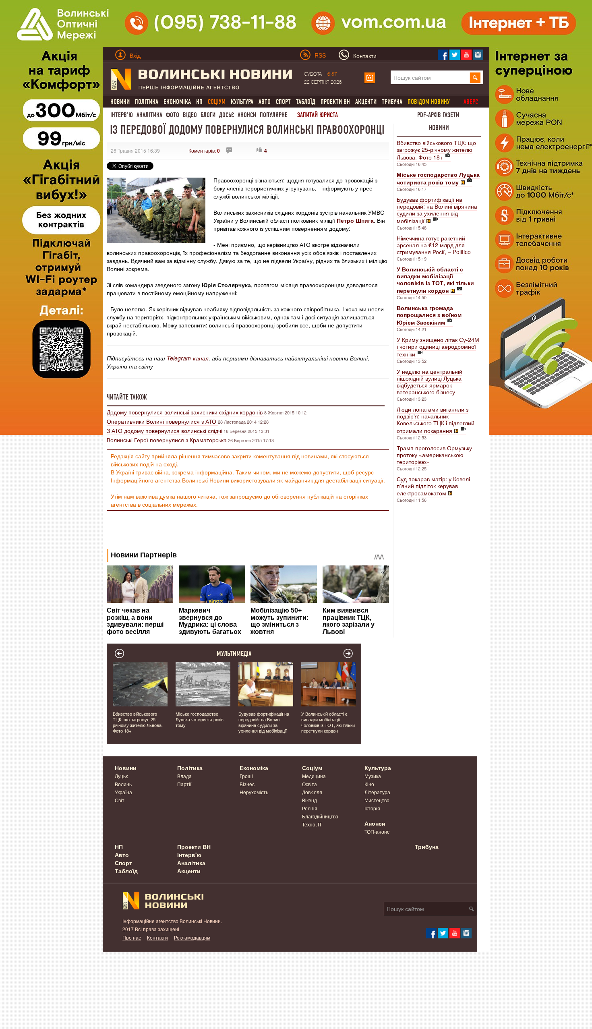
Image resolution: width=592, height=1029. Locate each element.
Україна (123, 792)
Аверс (471, 101)
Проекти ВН (335, 101)
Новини (120, 101)
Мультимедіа (234, 653)
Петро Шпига (355, 220)
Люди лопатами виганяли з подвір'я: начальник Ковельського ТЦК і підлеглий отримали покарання (435, 420)
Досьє (226, 115)
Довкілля (312, 792)
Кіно (369, 784)
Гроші (246, 775)
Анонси (247, 115)
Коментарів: (204, 150)
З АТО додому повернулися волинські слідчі (164, 431)
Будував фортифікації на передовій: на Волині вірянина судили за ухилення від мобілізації (437, 210)
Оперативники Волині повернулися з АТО (162, 421)
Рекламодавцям (192, 937)
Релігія (309, 808)
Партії (184, 784)
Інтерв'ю (121, 115)
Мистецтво (376, 800)
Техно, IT (312, 824)
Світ (119, 800)
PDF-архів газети (438, 115)
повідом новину (429, 101)
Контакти (157, 937)
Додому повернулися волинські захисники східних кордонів (185, 412)
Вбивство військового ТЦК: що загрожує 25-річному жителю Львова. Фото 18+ (436, 150)
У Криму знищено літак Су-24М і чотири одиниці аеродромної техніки (438, 346)
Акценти (366, 101)
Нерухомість (254, 792)
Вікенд (309, 800)
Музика (372, 775)
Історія (372, 808)
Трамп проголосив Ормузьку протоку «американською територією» (434, 455)
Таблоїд (305, 101)
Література (377, 792)
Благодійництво (320, 816)
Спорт (283, 101)
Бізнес (247, 784)
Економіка (177, 101)
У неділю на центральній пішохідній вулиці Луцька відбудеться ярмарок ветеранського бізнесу (429, 381)
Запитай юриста (317, 115)
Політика (146, 101)
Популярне (274, 115)
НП (199, 101)
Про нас (131, 937)
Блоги (208, 115)
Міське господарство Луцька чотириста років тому (200, 719)
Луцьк (121, 775)
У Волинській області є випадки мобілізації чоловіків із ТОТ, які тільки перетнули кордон (328, 722)
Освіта (309, 784)
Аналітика (149, 115)
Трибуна (392, 101)
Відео (190, 115)
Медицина (314, 775)
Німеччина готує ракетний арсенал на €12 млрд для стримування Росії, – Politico (434, 245)
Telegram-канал (188, 358)
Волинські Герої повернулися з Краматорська (167, 440)
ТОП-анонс (376, 831)
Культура (242, 101)
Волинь (123, 784)
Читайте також (127, 397)
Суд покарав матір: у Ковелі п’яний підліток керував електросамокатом (433, 486)
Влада (184, 775)
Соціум (312, 768)
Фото (172, 115)
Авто (265, 101)
